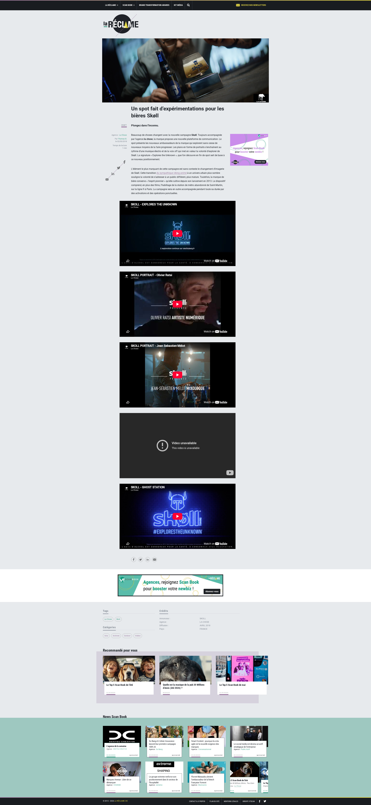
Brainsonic (202, 785)
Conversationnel (204, 749)
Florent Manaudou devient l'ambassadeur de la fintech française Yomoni (202, 779)
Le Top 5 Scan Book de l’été (119, 684)
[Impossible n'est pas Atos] (249, 772)
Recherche (188, 5)
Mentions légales (231, 801)
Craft (124, 125)
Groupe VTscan (249, 801)
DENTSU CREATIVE (120, 749)
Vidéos (137, 636)
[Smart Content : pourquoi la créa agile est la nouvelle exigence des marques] (207, 736)
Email (106, 179)
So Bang (159, 749)
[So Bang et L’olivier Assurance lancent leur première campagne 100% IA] (164, 736)
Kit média (178, 5)
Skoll (118, 619)
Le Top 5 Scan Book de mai (232, 684)
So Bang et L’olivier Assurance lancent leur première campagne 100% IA (162, 744)
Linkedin (112, 173)
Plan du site (214, 801)
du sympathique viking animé (172, 173)
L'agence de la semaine (116, 746)
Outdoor (127, 636)
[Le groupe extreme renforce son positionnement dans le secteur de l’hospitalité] (164, 772)
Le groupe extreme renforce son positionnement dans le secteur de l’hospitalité (163, 779)
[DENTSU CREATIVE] (122, 736)
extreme (159, 785)
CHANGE (117, 785)
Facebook (124, 162)
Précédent (231, 773)
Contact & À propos (197, 801)
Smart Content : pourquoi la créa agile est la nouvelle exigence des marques (205, 744)
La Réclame (121, 25)
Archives (116, 636)
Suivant (266, 773)
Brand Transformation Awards (154, 5)
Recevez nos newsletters (253, 5)
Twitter (118, 167)
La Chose (123, 135)
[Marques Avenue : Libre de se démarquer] (122, 772)
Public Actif (245, 749)
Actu (106, 636)
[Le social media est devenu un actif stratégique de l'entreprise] (249, 736)
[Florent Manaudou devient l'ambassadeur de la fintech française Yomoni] (207, 772)
